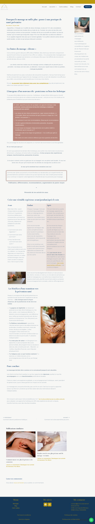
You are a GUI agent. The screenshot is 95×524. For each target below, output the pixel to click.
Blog (71, 7)
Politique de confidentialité (71, 519)
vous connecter (19, 483)
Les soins (52, 7)
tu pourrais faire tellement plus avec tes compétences (30, 83)
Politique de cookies (70, 515)
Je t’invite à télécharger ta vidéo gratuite (52, 399)
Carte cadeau (63, 7)
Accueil (44, 7)
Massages (16, 503)
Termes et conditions (24, 515)
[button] (56, 7)
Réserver (88, 6)
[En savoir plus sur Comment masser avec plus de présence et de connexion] (20, 444)
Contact (78, 7)
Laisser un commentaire (13, 464)
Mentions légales (24, 519)
